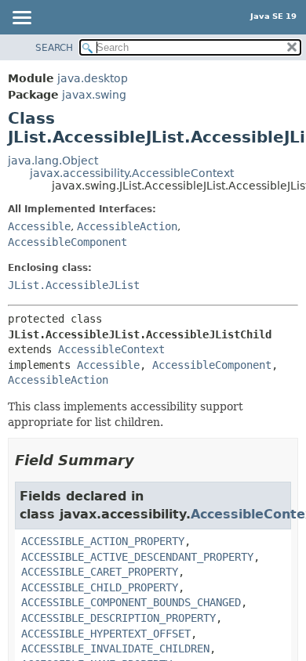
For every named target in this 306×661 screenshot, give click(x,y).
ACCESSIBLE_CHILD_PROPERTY (99, 587)
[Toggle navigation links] (21, 19)
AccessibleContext (111, 349)
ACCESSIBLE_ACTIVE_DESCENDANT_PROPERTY (137, 557)
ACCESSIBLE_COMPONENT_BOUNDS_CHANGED (131, 602)
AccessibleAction (127, 226)
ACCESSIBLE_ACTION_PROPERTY (102, 541)
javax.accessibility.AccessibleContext (132, 173)
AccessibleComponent (67, 242)
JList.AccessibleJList (74, 285)
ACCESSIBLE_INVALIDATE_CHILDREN (115, 648)
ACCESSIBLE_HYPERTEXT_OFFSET (106, 633)
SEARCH (54, 47)
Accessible (39, 226)
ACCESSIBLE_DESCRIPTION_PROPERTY (118, 618)
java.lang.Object (53, 160)
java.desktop (92, 78)
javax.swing (94, 94)
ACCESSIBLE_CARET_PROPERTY (99, 571)
